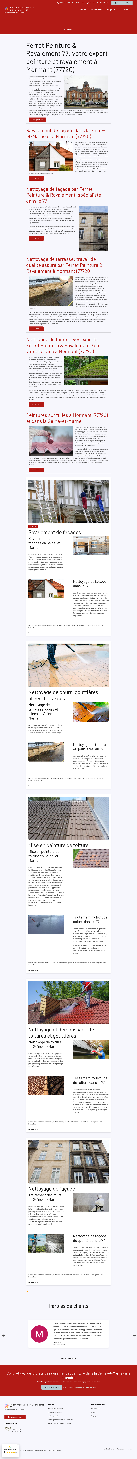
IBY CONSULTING (16, 1431)
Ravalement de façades (55, 1408)
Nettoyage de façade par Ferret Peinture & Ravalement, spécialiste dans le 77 (63, 195)
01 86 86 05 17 (64, 3)
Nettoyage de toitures (55, 1416)
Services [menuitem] (83, 10)
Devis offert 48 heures (52, 1387)
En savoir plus (36, 178)
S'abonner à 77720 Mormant (27, 1291)
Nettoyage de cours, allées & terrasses (60, 1420)
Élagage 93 (94, 1416)
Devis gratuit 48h (37, 120)
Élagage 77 (94, 1412)
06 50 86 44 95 (78, 3)
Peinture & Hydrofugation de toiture (59, 1423)
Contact (130, 1449)
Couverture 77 (95, 1408)
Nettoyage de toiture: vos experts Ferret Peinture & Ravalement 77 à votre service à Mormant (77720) (62, 345)
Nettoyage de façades (55, 1412)
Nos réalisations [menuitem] (96, 10)
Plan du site (120, 1449)
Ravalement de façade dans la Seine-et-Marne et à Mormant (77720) (65, 133)
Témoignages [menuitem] (110, 10)
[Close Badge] (18, 1445)
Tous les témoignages (68, 1358)
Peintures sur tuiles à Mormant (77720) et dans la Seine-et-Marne (67, 418)
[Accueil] (6, 8)
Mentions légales (108, 1449)
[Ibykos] (7, 1429)
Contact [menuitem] (125, 10)
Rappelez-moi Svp (123, 3)
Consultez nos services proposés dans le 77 (82, 1387)
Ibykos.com (17, 1429)
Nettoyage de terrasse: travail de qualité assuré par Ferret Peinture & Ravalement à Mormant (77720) (64, 265)
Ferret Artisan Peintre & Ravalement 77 (22, 9)
